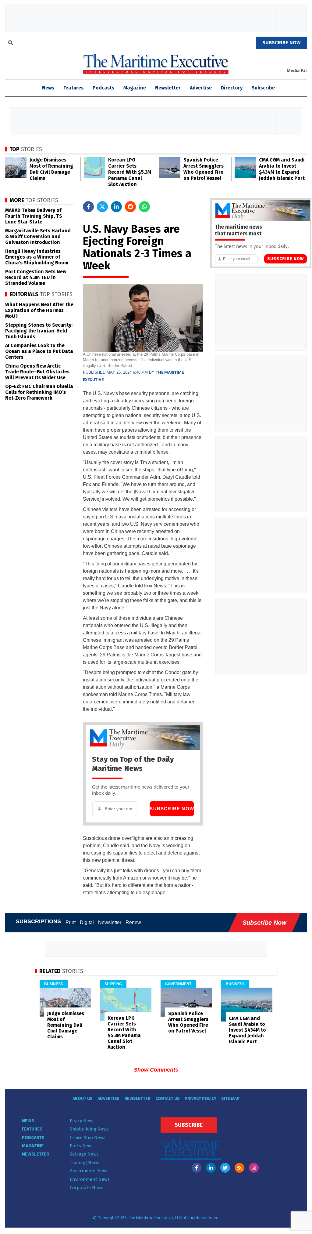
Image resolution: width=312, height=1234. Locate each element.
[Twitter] (225, 1168)
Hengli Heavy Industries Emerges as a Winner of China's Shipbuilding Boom (36, 257)
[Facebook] (196, 1168)
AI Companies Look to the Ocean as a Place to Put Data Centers (39, 351)
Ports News (82, 1146)
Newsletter (168, 88)
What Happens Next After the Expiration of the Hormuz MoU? (39, 310)
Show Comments (156, 1070)
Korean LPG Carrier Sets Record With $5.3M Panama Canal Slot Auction (129, 172)
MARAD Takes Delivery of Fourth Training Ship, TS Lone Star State (33, 216)
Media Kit (297, 70)
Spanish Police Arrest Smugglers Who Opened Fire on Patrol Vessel (203, 169)
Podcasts (103, 88)
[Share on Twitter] (102, 206)
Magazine (134, 88)
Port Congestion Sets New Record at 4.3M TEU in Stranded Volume (35, 277)
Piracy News (82, 1120)
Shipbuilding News (89, 1129)
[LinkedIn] (211, 1168)
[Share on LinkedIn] (116, 206)
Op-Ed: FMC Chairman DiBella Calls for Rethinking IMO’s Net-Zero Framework (39, 392)
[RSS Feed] (239, 1168)
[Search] (10, 43)
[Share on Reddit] (130, 206)
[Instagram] (254, 1168)
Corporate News (86, 1187)
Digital (87, 922)
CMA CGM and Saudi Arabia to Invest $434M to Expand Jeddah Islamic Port (282, 169)
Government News (89, 1171)
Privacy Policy (200, 1098)
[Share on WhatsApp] (144, 206)
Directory (232, 88)
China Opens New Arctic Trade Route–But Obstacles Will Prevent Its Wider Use (37, 371)
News (28, 1120)
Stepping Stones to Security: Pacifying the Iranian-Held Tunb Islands (39, 330)
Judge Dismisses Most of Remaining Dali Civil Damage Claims (51, 169)
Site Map (230, 1098)
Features (73, 88)
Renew (133, 922)
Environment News (90, 1179)
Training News (84, 1162)
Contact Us (167, 1098)
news (48, 88)
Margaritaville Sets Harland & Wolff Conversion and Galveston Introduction (38, 236)
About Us (83, 1098)
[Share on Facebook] (88, 206)
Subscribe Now (172, 808)
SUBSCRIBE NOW (281, 42)
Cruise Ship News (87, 1137)
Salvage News (84, 1154)
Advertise (201, 88)
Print (71, 922)
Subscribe (263, 88)
